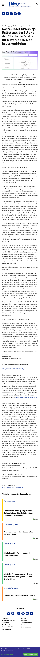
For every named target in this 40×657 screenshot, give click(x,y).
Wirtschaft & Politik (7, 627)
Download (31, 79)
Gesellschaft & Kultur (8, 620)
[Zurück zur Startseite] (20, 4)
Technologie (5, 618)
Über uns (23, 618)
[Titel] (3, 13)
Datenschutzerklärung (26, 622)
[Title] (11, 13)
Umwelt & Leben (6, 625)
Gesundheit (5, 622)
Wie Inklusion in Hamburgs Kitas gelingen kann (18, 533)
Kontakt (23, 625)
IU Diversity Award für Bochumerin (19, 595)
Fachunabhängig (6, 629)
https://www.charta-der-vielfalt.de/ (26, 397)
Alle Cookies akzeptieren (30, 654)
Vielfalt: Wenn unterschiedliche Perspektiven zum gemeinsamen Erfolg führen (18, 576)
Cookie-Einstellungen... (7, 654)
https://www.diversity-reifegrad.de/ (13, 369)
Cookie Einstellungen (26, 627)
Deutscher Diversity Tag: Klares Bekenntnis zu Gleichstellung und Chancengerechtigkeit (19, 513)
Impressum (24, 620)
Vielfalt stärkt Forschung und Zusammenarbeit (17, 554)
